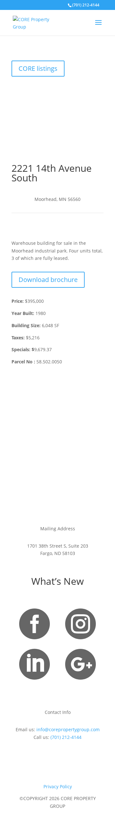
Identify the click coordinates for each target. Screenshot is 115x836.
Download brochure (48, 279)
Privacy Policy (57, 786)
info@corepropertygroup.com (68, 729)
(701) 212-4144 (65, 737)
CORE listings (38, 68)
